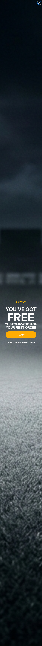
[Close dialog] (39, 3)
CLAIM (21, 334)
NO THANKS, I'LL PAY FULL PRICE (21, 343)
